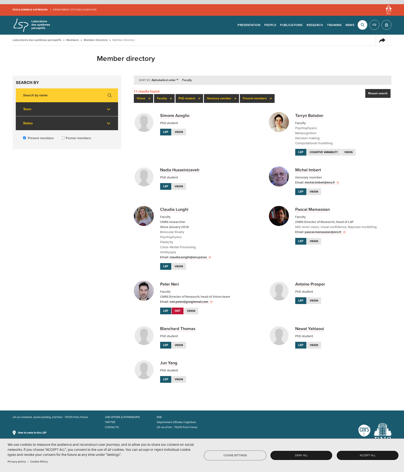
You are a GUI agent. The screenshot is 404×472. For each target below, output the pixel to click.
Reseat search (378, 93)
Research (315, 25)
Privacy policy (17, 461)
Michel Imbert (308, 170)
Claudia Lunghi (174, 209)
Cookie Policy (39, 461)
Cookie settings (235, 455)
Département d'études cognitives (75, 9)
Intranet (386, 25)
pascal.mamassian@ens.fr (323, 232)
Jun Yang (168, 363)
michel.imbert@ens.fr (320, 182)
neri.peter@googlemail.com (189, 302)
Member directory (96, 40)
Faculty (187, 80)
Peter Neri (169, 284)
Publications (291, 25)
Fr (374, 25)
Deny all (301, 455)
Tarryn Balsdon (309, 115)
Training (334, 25)
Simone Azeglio (174, 115)
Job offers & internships (122, 417)
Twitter (110, 422)
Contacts (112, 427)
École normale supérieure (30, 9)
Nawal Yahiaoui (309, 328)
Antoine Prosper (310, 284)
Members (72, 40)
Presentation (249, 25)
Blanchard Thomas (177, 328)
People (270, 25)
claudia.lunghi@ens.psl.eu (188, 257)
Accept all (368, 455)
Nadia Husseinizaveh (179, 170)
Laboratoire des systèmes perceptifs (31, 25)
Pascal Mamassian (312, 209)
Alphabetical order (165, 80)
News (350, 25)
